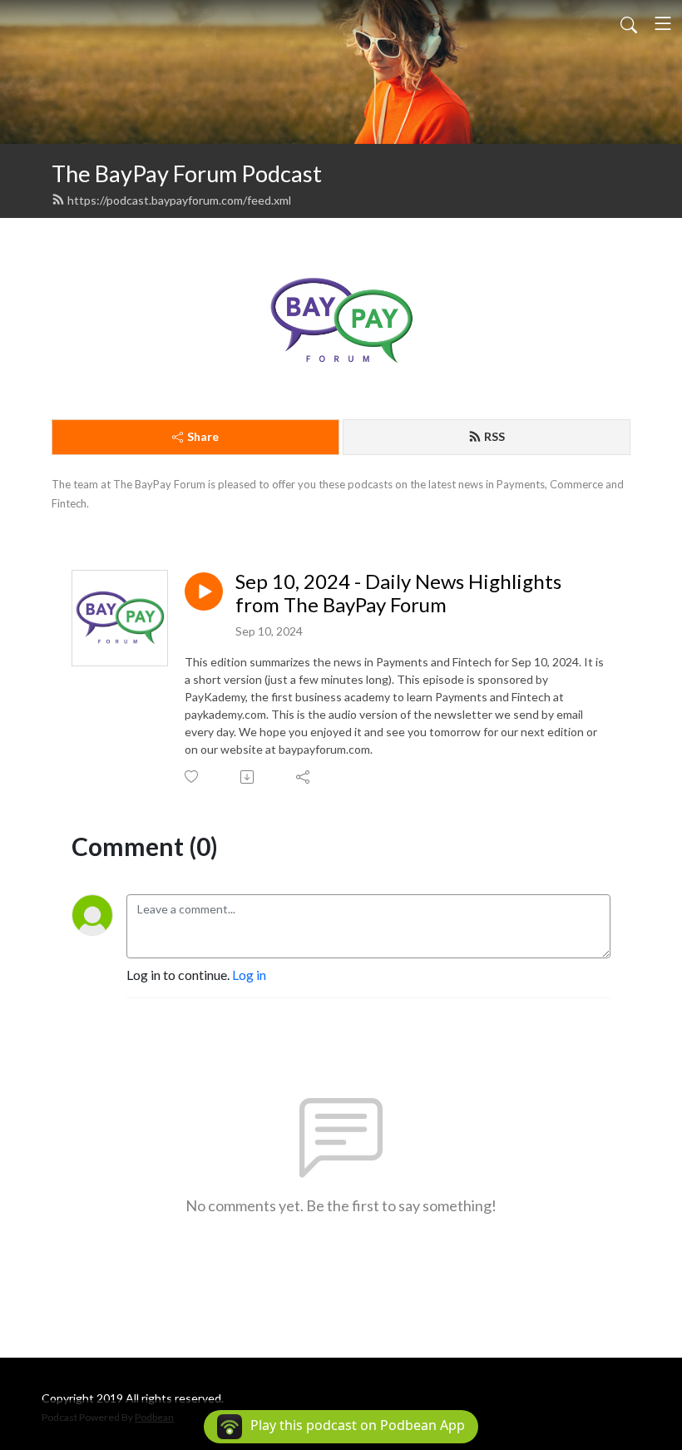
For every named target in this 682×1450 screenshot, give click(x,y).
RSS (494, 436)
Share (203, 436)
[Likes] (192, 776)
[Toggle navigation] (663, 23)
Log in (249, 974)
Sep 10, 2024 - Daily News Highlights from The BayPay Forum (398, 593)
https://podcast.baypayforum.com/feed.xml (179, 200)
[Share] (304, 777)
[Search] (629, 23)
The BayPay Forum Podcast (187, 173)
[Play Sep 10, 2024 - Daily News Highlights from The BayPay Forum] (204, 591)
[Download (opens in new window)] (248, 777)
